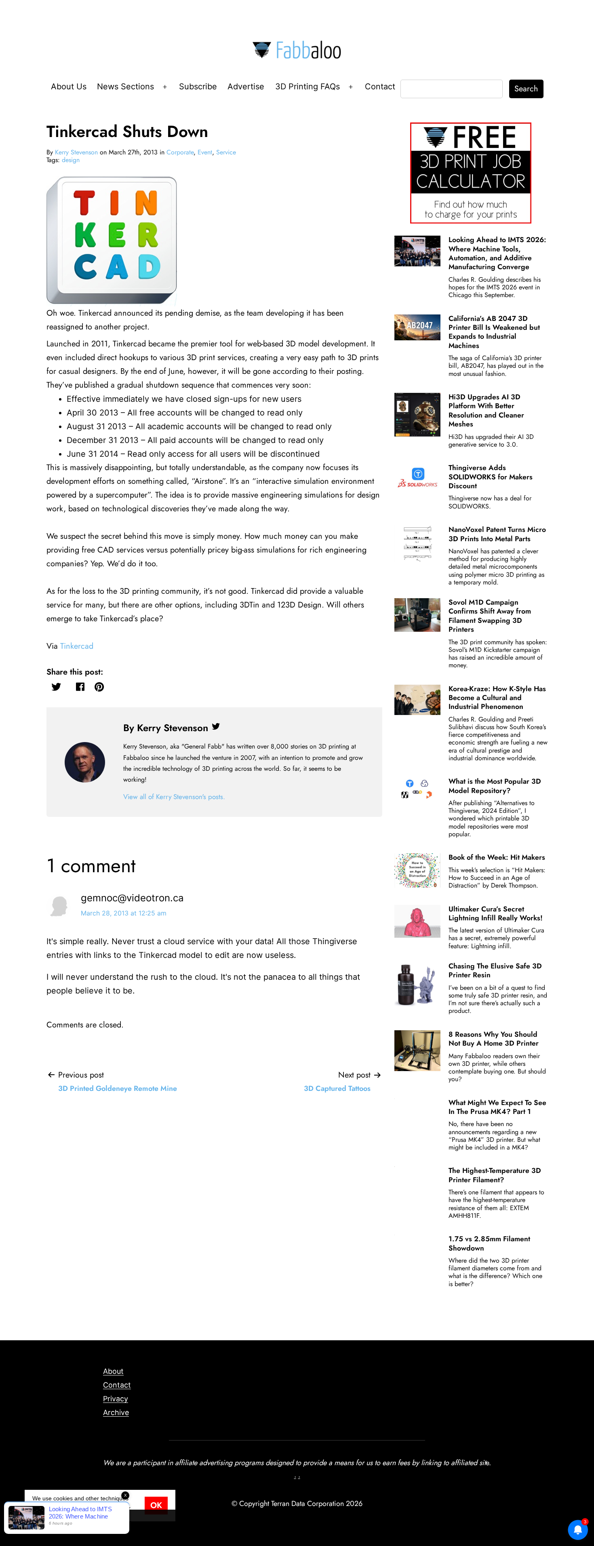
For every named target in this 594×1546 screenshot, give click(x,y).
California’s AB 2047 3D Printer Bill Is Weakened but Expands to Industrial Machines (494, 332)
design (71, 160)
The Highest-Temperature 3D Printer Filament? (495, 1175)
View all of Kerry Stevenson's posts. (174, 796)
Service (226, 152)
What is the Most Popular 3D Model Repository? (495, 785)
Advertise (245, 86)
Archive (116, 1412)
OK (156, 1505)
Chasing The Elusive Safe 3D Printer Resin (495, 970)
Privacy (115, 1398)
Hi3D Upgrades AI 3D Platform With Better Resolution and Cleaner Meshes (486, 410)
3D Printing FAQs (307, 86)
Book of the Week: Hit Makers (497, 857)
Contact (380, 86)
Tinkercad (76, 646)
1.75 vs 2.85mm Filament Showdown (489, 1243)
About (113, 1371)
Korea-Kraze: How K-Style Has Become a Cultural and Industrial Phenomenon (497, 697)
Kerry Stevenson (76, 152)
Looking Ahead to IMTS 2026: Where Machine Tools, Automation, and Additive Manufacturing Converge (497, 253)
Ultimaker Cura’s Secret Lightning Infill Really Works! (496, 913)
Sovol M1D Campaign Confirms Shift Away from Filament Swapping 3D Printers (490, 616)
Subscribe (198, 86)
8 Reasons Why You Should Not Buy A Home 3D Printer (494, 1038)
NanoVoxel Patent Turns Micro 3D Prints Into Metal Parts (497, 534)
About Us (68, 86)
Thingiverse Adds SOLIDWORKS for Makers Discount (491, 476)
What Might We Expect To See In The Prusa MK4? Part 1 (497, 1107)
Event (205, 152)
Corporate (180, 152)
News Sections (125, 86)
